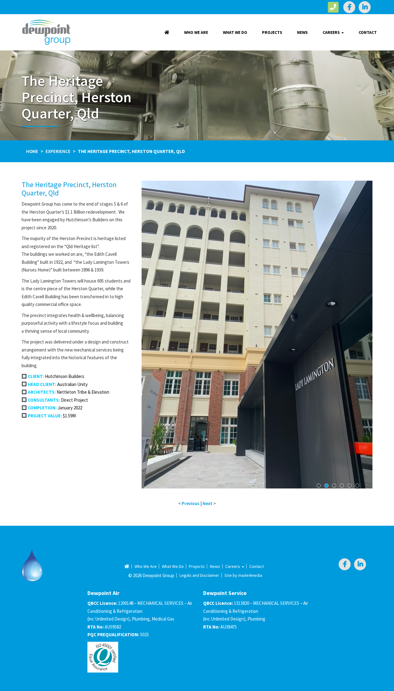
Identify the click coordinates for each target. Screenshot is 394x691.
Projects (272, 32)
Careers (332, 32)
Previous (151, 340)
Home (32, 151)
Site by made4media (243, 575)
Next (363, 340)
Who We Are (196, 32)
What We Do (235, 32)
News (302, 32)
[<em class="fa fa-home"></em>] (167, 32)
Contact (368, 32)
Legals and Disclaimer (199, 575)
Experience (58, 151)
